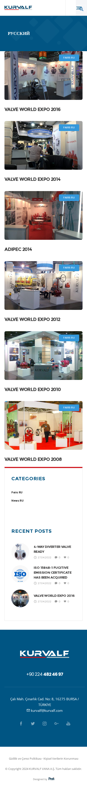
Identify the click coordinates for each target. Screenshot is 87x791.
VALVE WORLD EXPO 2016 (32, 109)
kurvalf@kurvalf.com (47, 710)
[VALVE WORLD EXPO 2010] (43, 355)
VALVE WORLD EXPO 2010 (32, 389)
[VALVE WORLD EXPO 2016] (43, 75)
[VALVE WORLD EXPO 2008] (43, 425)
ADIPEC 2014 (18, 249)
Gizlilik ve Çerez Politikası (25, 759)
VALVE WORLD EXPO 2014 (32, 179)
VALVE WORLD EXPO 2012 (32, 319)
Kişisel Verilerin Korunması (61, 759)
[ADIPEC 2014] (43, 215)
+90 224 (44, 674)
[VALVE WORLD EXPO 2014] (43, 145)
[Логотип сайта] (18, 8)
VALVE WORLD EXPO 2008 (33, 459)
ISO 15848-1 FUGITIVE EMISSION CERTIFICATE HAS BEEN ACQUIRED (52, 572)
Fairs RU (17, 492)
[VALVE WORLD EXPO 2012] (43, 285)
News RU (17, 500)
